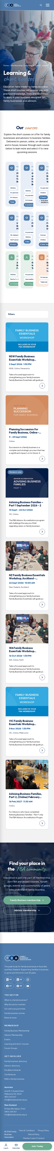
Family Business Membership (16, 1031)
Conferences (10, 1074)
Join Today (37, 1146)
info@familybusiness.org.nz (15, 1115)
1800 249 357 (10, 1097)
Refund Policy (33, 1134)
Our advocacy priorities (14, 1009)
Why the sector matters (14, 1004)
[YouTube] (27, 986)
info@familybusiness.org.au (15, 1100)
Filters (11, 314)
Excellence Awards (12, 1070)
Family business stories (14, 1013)
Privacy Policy (43, 1130)
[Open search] (41, 5)
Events (7, 1039)
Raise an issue (10, 1018)
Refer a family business (14, 1079)
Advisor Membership (13, 1035)
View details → (27, 357)
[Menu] (47, 5)
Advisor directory (12, 1066)
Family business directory (15, 1061)
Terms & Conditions (27, 1130)
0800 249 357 (10, 1112)
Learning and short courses (16, 1044)
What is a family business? (16, 1000)
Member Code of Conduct (33, 1138)
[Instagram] (27, 979)
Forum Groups (10, 1048)
